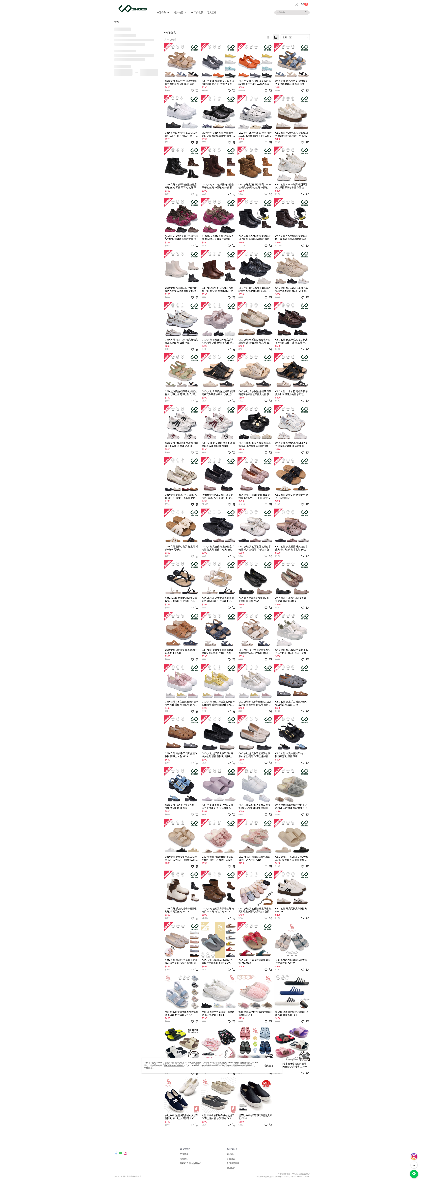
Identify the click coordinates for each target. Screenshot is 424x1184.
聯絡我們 (231, 1168)
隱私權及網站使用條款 (190, 1163)
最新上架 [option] (287, 37)
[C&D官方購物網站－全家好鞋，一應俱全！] (132, 8)
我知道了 (269, 1065)
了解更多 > (149, 1068)
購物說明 (231, 1154)
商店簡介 (184, 1158)
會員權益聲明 (233, 1163)
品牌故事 (184, 1154)
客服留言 (231, 1158)
